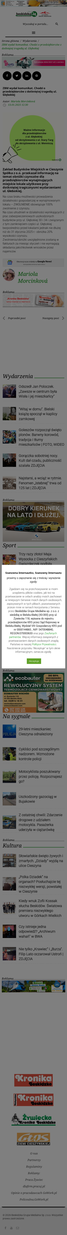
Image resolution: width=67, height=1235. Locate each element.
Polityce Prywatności (44, 644)
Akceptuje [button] (34, 661)
